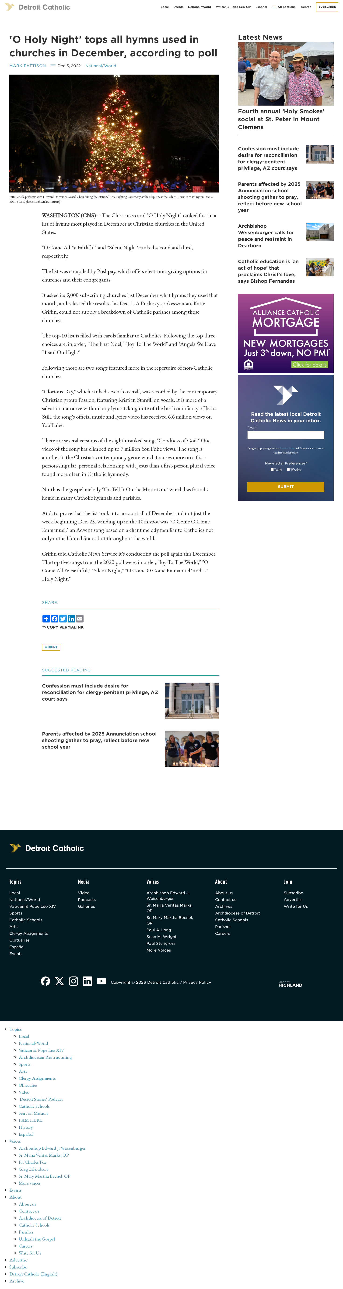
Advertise (293, 899)
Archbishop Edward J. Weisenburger (168, 896)
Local (165, 7)
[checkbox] (286, 470)
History (26, 1127)
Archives (223, 906)
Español (261, 7)
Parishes (223, 927)
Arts (13, 927)
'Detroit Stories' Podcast (41, 1099)
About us (224, 893)
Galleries (86, 906)
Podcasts (87, 899)
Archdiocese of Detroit (237, 913)
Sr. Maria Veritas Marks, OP (169, 908)
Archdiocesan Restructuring (45, 1057)
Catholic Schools (25, 920)
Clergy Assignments (28, 933)
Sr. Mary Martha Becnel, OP (170, 920)
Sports (15, 913)
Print (52, 647)
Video (84, 893)
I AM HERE (30, 1120)
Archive (16, 1281)
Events (178, 7)
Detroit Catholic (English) (33, 1274)
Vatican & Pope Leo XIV (233, 7)
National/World (199, 7)
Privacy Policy (287, 448)
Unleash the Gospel (37, 1239)
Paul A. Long (159, 930)
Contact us (225, 899)
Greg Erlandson (33, 1169)
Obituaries (19, 940)
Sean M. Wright (162, 937)
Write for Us (296, 906)
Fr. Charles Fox (32, 1162)
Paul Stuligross (161, 943)
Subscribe (327, 6)
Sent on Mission (33, 1113)
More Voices (159, 950)
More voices (30, 1183)
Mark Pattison (27, 66)
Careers (222, 933)
